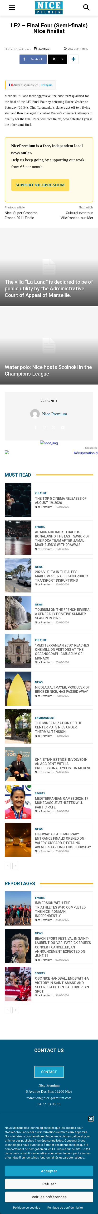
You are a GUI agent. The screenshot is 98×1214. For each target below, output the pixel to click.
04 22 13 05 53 (49, 1104)
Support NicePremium (40, 185)
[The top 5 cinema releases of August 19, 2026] (18, 500)
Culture (40, 493)
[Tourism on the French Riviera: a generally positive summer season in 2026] (18, 613)
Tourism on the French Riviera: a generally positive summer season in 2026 (62, 614)
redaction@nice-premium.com (49, 1098)
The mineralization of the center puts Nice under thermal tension (58, 727)
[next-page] (15, 866)
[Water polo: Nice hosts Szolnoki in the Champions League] (49, 346)
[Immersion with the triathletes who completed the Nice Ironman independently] (18, 908)
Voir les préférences (49, 1197)
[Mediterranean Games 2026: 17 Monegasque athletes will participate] (18, 802)
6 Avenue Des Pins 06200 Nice (49, 1091)
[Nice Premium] (36, 414)
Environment (44, 717)
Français (46, 85)
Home (9, 49)
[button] (90, 1118)
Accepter (49, 1171)
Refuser (49, 1184)
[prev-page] (8, 866)
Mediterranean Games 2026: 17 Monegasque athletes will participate (61, 803)
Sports (40, 526)
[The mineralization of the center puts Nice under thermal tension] (18, 726)
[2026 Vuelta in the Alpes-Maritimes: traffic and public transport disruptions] (18, 575)
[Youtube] (63, 427)
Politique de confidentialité (65, 1207)
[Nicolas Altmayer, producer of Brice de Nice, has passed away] (18, 689)
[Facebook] (35, 427)
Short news (23, 49)
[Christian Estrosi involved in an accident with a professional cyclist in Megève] (18, 764)
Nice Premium (54, 413)
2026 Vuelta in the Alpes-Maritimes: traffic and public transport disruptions (61, 576)
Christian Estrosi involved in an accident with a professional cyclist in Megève (63, 764)
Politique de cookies (26, 1207)
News (39, 566)
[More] (73, 59)
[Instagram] (45, 427)
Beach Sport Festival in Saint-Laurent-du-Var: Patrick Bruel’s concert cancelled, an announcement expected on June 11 (63, 947)
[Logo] (48, 7)
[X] (54, 427)
